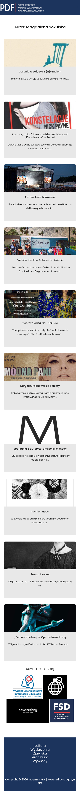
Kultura (40, 746)
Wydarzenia (40, 750)
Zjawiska (40, 753)
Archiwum (40, 757)
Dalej (51, 669)
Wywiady (40, 761)
